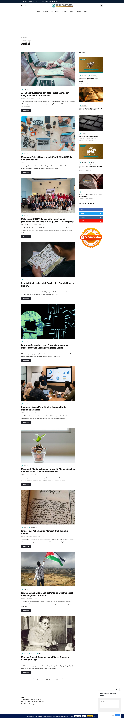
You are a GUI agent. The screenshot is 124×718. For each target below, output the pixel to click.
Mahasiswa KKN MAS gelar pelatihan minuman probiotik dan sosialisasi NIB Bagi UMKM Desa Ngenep (47, 220)
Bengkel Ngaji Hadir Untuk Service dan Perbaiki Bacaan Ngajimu (47, 285)
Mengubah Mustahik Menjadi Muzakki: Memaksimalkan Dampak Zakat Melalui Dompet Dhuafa (48, 470)
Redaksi (23, 98)
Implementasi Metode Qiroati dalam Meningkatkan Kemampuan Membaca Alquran (89, 80)
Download (78, 11)
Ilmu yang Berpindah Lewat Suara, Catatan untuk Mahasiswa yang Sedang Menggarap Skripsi (44, 347)
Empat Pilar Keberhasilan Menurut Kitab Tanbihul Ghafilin (44, 532)
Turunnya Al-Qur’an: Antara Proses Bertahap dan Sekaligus (90, 195)
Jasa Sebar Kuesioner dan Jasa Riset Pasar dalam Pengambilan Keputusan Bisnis (45, 94)
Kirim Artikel (45, 1)
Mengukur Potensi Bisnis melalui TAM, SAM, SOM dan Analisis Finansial (47, 158)
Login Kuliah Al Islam (53, 1)
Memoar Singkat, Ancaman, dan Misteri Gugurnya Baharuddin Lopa (45, 658)
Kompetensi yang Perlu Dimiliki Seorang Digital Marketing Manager (44, 408)
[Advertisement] (62, 25)
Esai (52, 11)
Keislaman (45, 11)
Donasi (85, 11)
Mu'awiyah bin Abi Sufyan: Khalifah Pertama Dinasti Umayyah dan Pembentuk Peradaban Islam (90, 166)
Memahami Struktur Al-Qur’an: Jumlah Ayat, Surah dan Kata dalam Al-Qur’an (90, 109)
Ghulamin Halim (25, 224)
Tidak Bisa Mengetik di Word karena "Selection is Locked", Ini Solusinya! (88, 137)
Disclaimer (38, 1)
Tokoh (71, 11)
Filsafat (57, 11)
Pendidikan (65, 11)
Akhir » (57, 679)
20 (47, 679)
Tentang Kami (24, 1)
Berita (38, 11)
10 (46, 679)
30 (49, 679)
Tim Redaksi (31, 1)
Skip (113, 715)
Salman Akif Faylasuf (26, 536)
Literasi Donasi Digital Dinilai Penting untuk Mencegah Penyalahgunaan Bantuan (47, 594)
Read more (26, 110)
